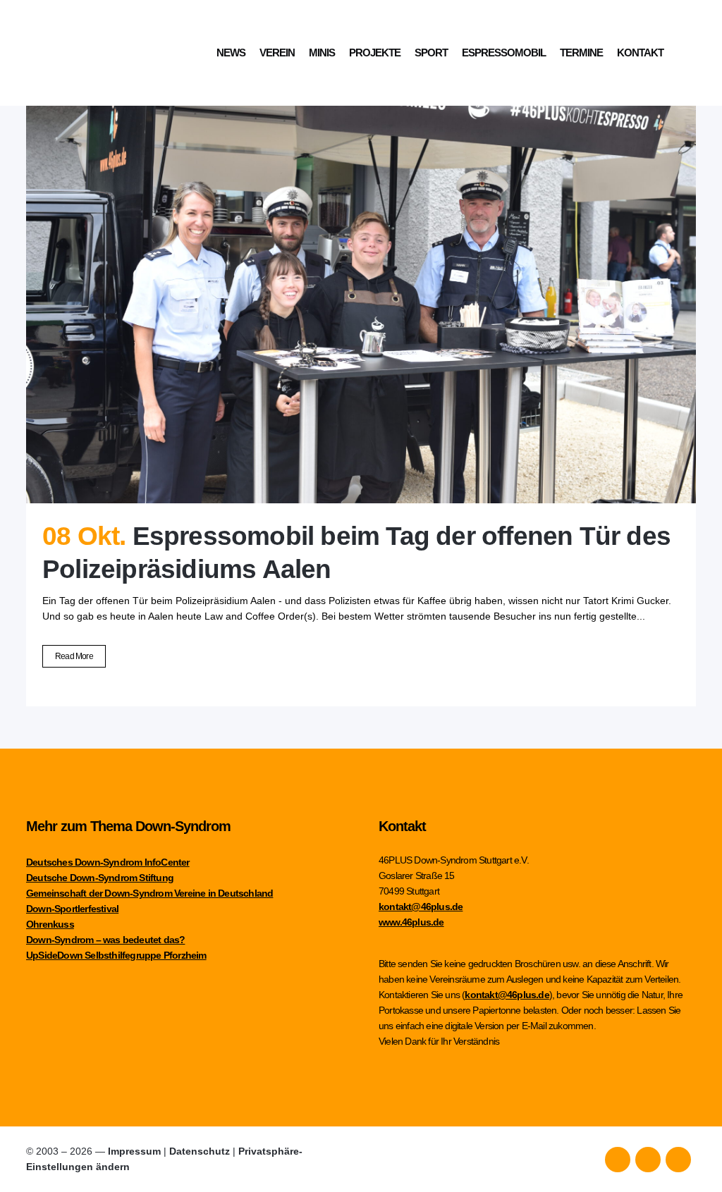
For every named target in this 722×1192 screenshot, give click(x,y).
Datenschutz (199, 1151)
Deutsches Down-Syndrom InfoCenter (108, 862)
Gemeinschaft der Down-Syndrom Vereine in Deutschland (149, 893)
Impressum (134, 1151)
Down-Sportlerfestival (72, 908)
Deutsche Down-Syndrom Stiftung (99, 877)
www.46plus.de (411, 922)
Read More (74, 656)
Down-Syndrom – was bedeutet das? (105, 939)
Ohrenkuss (50, 924)
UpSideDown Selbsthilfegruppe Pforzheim (116, 955)
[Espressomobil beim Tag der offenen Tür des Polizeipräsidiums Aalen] (361, 279)
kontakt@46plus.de (421, 906)
